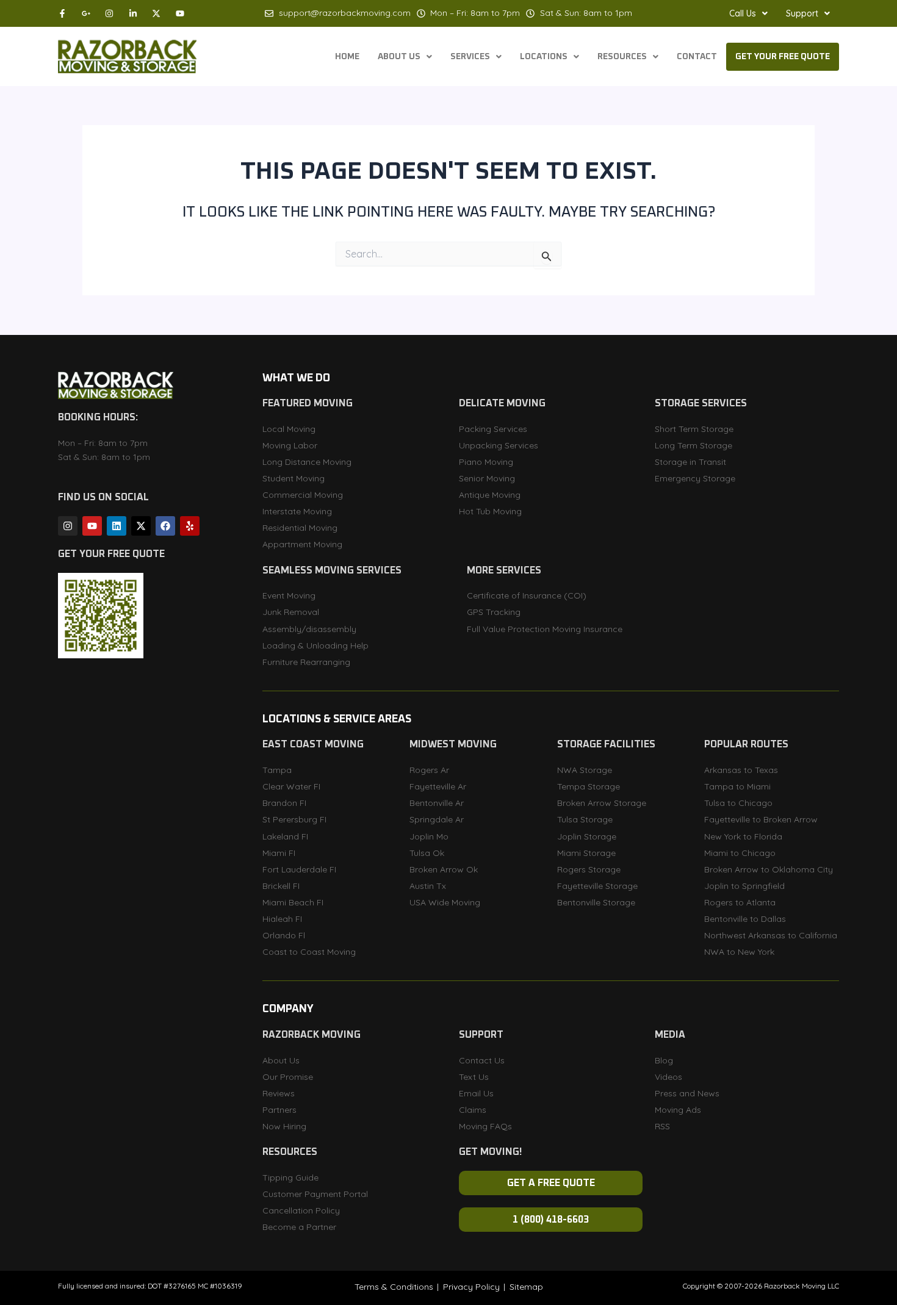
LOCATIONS (543, 56)
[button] (748, 13)
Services (470, 56)
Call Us (742, 13)
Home (347, 56)
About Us (399, 56)
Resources (622, 56)
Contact (697, 56)
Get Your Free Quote (782, 56)
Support (802, 13)
